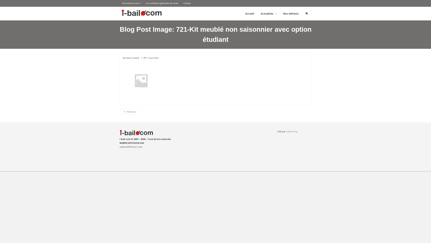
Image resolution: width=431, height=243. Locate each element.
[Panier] (306, 13)
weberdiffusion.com (131, 146)
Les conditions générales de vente (162, 3)
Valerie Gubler (132, 58)
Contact (187, 3)
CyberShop (292, 131)
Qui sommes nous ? (131, 3)
